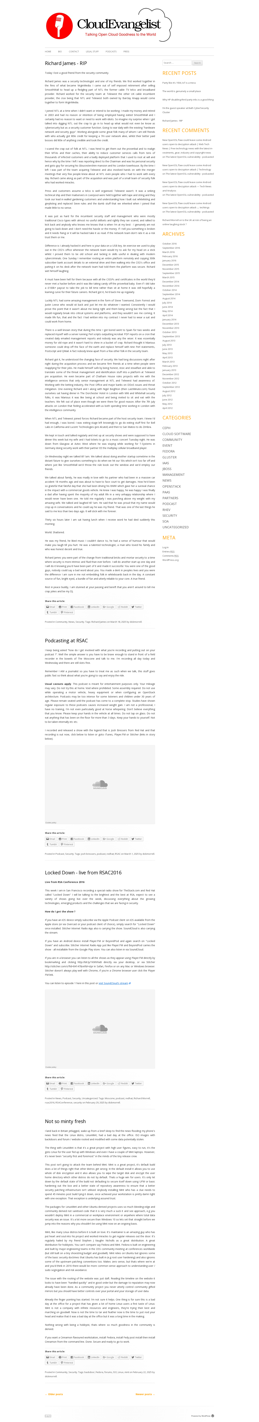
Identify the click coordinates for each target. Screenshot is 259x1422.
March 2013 (168, 361)
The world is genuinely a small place (181, 91)
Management (173, 474)
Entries (168, 551)
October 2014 (169, 290)
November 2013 (170, 328)
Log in (165, 547)
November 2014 (170, 285)
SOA (165, 521)
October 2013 (169, 332)
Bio (60, 51)
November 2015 (170, 268)
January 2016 (169, 260)
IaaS (165, 463)
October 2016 (169, 243)
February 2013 (170, 365)
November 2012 (170, 378)
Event (167, 445)
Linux (121, 1372)
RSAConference (64, 1102)
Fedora (99, 1372)
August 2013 (168, 340)
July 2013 (167, 344)
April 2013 (167, 357)
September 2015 (171, 273)
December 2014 (170, 281)
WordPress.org (170, 560)
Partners (170, 498)
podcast (101, 853)
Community (61, 621)
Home (48, 51)
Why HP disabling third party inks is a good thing (188, 99)
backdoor (89, 1372)
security (77, 1102)
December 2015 (170, 264)
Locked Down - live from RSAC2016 (83, 872)
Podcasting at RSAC (66, 640)
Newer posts (145, 1394)
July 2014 (167, 302)
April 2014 (167, 315)
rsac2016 (49, 1102)
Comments (170, 555)
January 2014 (169, 319)
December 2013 (170, 323)
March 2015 (168, 277)
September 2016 (171, 247)
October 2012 (169, 382)
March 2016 (168, 252)
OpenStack (171, 486)
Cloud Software (176, 434)
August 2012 (168, 391)
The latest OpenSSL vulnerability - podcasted (190, 156)
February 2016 (170, 256)
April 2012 (167, 408)
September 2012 (171, 387)
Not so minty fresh (65, 1121)
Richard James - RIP (66, 63)
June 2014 (167, 306)
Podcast (60, 853)
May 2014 (167, 311)
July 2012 (167, 395)
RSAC (118, 853)
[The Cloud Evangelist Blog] (109, 42)
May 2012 (167, 403)
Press (126, 51)
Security (80, 621)
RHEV (166, 510)
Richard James (99, 621)
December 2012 (170, 374)
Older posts (54, 1394)
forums (108, 1372)
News (72, 621)
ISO (115, 1372)
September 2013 (171, 336)
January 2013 (169, 370)
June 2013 (167, 349)
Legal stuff (92, 51)
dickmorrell (136, 621)
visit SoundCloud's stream (113, 983)
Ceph (166, 428)
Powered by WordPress (200, 1416)
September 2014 (171, 294)
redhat (110, 853)
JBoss (166, 469)
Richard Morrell (142, 1098)
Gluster (169, 457)
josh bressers (88, 853)
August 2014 (168, 298)
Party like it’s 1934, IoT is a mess (179, 82)
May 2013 (167, 353)
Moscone (110, 1098)
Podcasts (111, 51)
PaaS (166, 492)
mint (127, 1372)
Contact (74, 51)
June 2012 (167, 399)
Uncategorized (90, 1098)
